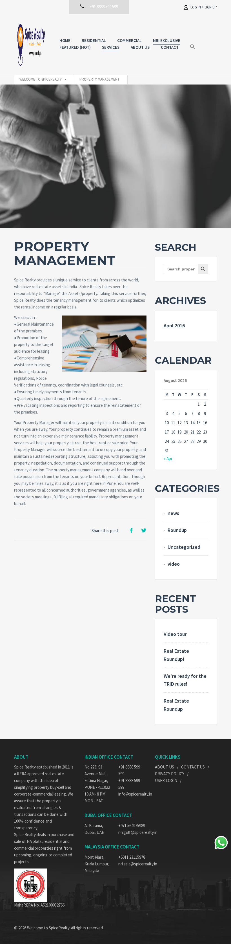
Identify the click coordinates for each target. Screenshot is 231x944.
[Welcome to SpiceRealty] (31, 44)
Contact (170, 47)
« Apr (168, 458)
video (174, 564)
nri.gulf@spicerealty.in (132, 832)
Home (64, 40)
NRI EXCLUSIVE (166, 40)
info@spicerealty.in (132, 794)
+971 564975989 (131, 825)
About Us (164, 767)
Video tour (175, 634)
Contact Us (193, 767)
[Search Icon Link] (193, 47)
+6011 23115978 (131, 857)
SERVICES (110, 47)
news (173, 513)
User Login (166, 780)
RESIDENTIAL (94, 40)
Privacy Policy (169, 773)
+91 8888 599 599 (129, 770)
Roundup (177, 530)
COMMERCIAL (129, 40)
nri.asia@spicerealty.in (132, 864)
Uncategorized (184, 547)
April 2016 (174, 325)
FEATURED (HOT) (75, 47)
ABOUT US (140, 47)
